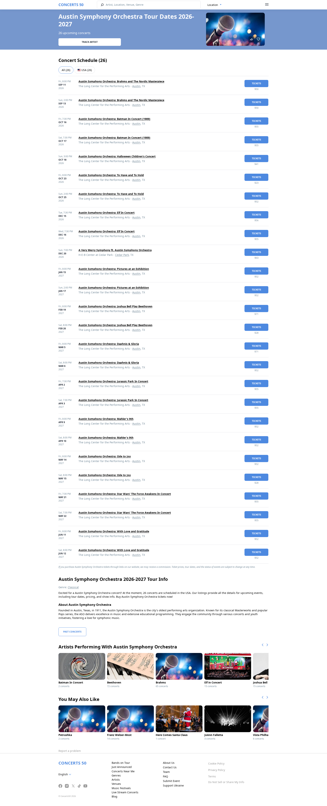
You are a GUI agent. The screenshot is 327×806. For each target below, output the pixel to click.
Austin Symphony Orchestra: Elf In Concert (107, 212)
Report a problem (69, 751)
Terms (212, 776)
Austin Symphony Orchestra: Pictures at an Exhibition (114, 269)
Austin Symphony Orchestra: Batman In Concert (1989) (114, 119)
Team (166, 772)
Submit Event (171, 781)
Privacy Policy (216, 770)
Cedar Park (122, 255)
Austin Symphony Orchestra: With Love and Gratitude (114, 531)
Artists (116, 779)
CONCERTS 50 (70, 4)
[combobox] (214, 5)
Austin (136, 86)
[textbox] (65, 774)
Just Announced (122, 767)
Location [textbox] (212, 5)
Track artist (90, 42)
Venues (116, 784)
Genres (116, 775)
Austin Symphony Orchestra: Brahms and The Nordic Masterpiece (121, 81)
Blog (114, 796)
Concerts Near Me (123, 771)
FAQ (165, 776)
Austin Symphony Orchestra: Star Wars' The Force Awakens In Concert (125, 494)
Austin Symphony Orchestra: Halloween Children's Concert (117, 156)
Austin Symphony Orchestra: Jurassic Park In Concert (113, 381)
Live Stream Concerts (125, 792)
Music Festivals (121, 788)
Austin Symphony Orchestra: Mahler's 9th (106, 419)
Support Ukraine (173, 785)
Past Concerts (72, 631)
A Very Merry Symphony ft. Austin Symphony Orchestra (115, 250)
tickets (256, 83)
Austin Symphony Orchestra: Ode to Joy (105, 456)
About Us (168, 763)
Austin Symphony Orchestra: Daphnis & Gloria (109, 344)
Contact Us (170, 767)
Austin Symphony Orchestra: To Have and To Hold (111, 175)
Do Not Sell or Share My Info (226, 782)
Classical (73, 587)
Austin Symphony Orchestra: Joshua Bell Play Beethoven (115, 306)
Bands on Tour (121, 763)
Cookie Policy (216, 763)
